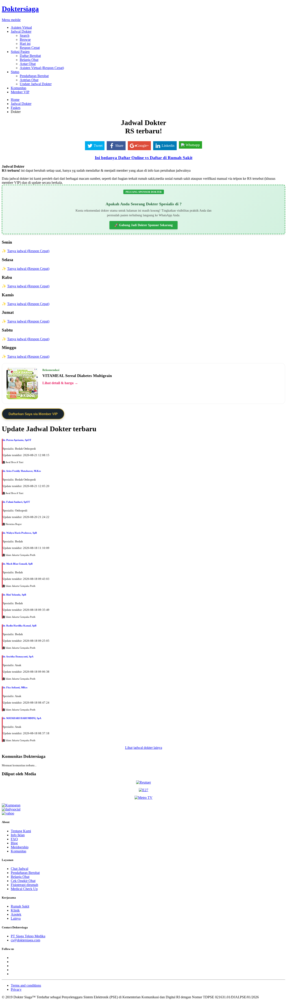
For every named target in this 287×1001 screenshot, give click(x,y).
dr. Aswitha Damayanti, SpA (18, 656)
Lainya (16, 918)
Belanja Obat (29, 60)
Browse (25, 39)
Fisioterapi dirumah (24, 885)
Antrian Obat (29, 80)
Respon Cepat (30, 48)
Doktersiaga (20, 9)
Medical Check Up (24, 889)
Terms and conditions (26, 985)
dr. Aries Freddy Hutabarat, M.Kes (22, 471)
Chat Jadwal (19, 869)
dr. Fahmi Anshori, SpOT (16, 501)
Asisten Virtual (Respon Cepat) (42, 68)
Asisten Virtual (21, 27)
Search (24, 35)
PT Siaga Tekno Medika (28, 936)
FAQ (14, 839)
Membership (19, 847)
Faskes (15, 108)
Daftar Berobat (30, 56)
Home (15, 100)
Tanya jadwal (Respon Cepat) (28, 251)
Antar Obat (28, 64)
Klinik (15, 910)
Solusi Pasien (20, 52)
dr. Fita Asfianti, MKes (15, 687)
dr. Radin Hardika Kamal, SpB (19, 625)
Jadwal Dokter (21, 31)
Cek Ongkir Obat (23, 881)
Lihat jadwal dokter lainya (143, 748)
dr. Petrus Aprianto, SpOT (17, 440)
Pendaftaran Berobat (34, 76)
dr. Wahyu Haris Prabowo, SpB (20, 532)
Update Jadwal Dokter (36, 84)
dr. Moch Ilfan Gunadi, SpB (18, 563)
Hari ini (25, 44)
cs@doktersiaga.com (25, 940)
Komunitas (18, 88)
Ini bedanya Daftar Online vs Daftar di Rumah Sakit (143, 157)
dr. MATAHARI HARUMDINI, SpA (22, 718)
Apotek (16, 914)
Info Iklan (18, 835)
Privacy (16, 989)
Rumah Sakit (20, 906)
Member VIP (20, 92)
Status (15, 72)
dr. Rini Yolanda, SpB (14, 594)
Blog (14, 843)
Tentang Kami (21, 831)
